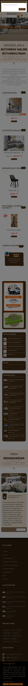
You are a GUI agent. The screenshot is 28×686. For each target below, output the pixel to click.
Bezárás (22, 9)
